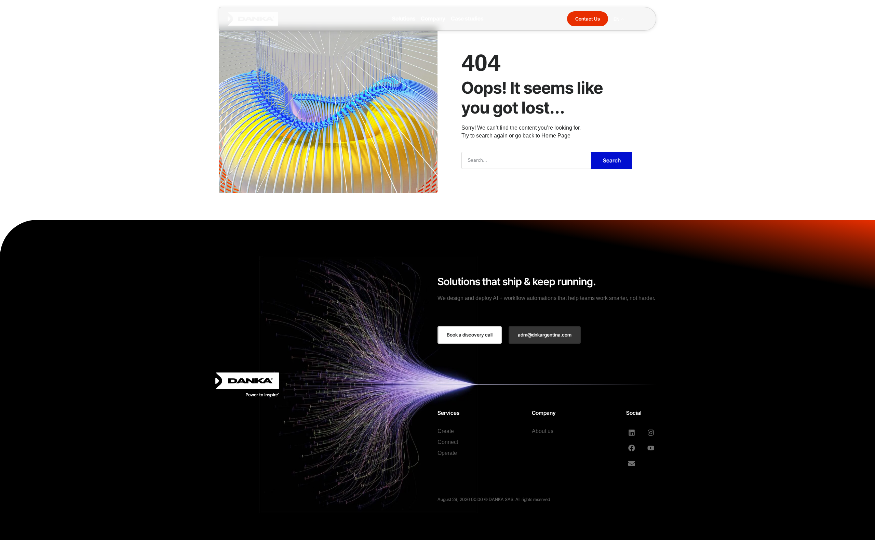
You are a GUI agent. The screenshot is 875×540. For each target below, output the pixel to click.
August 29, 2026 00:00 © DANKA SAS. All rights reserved (494, 499)
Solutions (403, 18)
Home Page (555, 136)
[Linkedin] (631, 432)
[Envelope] (631, 463)
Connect (448, 442)
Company (433, 18)
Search (612, 160)
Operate (447, 453)
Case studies (467, 18)
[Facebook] (631, 448)
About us (542, 431)
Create (446, 431)
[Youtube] (651, 448)
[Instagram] (651, 432)
